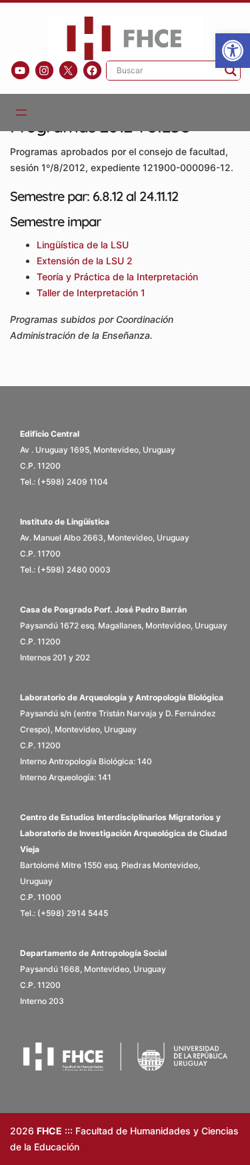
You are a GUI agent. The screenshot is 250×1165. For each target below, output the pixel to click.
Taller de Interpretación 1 (92, 292)
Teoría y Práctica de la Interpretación (119, 276)
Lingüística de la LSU (84, 244)
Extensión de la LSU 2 (86, 260)
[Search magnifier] (230, 70)
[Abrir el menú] (21, 112)
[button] (232, 50)
